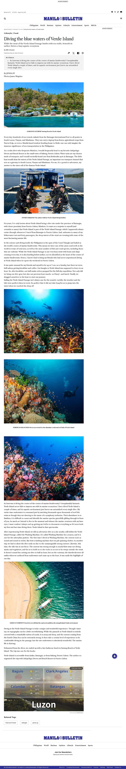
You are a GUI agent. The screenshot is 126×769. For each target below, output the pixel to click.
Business (50, 25)
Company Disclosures (73, 767)
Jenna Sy (35, 723)
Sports (86, 25)
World (42, 25)
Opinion (58, 25)
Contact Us (118, 767)
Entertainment (77, 25)
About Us (62, 767)
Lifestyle (66, 25)
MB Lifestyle (10, 50)
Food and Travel (11, 723)
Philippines (34, 25)
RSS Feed (110, 767)
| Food (15, 33)
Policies (96, 767)
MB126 (93, 25)
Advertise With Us (86, 767)
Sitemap (102, 767)
